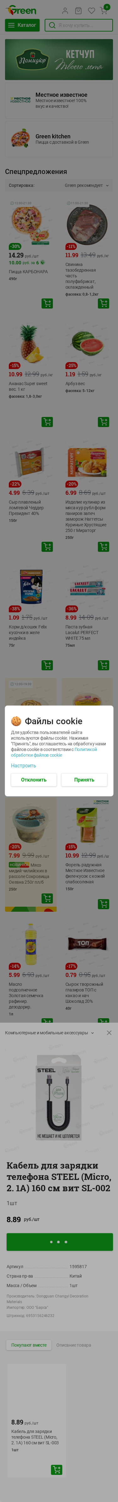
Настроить (23, 766)
